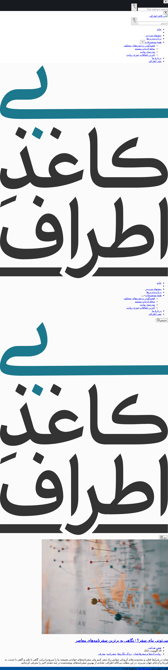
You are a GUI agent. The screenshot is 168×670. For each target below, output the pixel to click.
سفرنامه (111, 653)
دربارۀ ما (156, 310)
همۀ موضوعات (153, 295)
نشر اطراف (155, 314)
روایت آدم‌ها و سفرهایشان (147, 653)
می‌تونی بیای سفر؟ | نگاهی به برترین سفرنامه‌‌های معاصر (121, 640)
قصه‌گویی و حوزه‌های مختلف (139, 298)
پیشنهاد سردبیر (153, 289)
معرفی (101, 653)
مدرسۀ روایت (147, 304)
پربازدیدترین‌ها (154, 292)
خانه (159, 283)
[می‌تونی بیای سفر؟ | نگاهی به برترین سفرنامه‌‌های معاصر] (105, 633)
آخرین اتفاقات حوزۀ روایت (140, 307)
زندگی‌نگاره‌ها (124, 653)
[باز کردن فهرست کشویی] (142, 296)
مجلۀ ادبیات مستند (145, 301)
